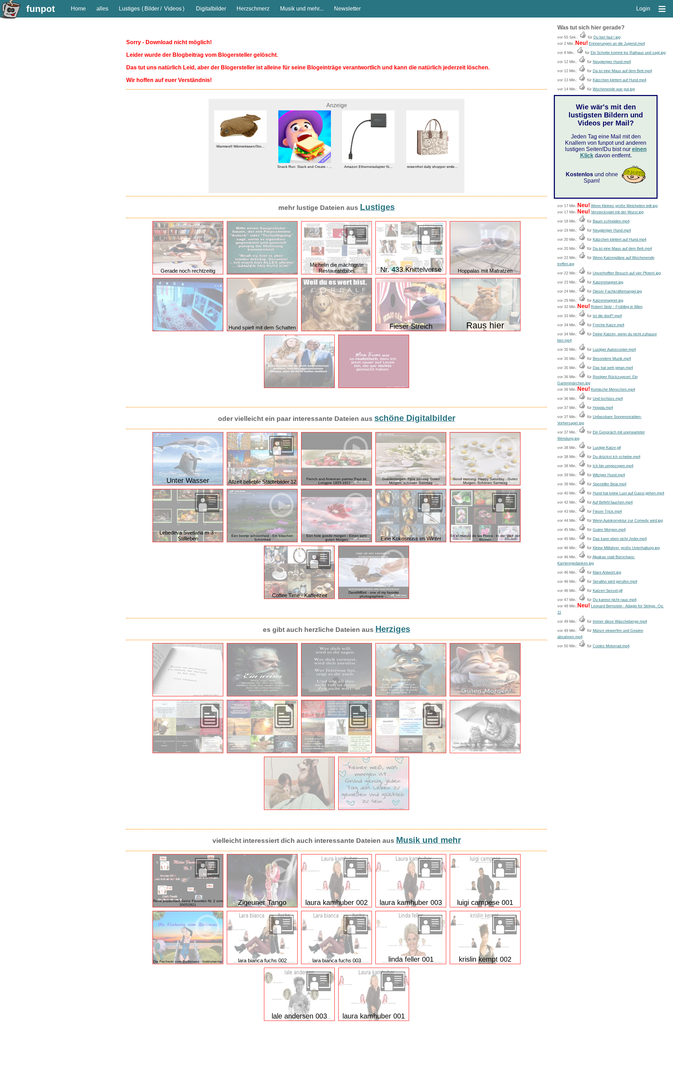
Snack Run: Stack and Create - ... (240, 167)
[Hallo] (411, 695)
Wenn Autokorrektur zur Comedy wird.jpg (628, 520)
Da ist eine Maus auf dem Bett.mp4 (622, 71)
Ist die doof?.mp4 (607, 316)
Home (78, 9)
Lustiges (129, 9)
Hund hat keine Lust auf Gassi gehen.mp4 (628, 493)
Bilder (151, 9)
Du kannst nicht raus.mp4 (615, 600)
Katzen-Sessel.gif (608, 590)
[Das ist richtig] (188, 695)
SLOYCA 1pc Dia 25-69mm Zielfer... (432, 167)
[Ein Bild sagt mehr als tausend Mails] (299, 386)
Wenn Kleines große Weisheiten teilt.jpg (624, 206)
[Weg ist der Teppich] (188, 330)
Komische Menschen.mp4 (613, 389)
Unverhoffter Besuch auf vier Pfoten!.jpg (627, 273)
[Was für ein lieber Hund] (299, 808)
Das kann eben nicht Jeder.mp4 (620, 539)
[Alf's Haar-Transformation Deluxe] (336, 330)
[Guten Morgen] (485, 695)
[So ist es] (336, 695)
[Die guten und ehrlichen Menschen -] (485, 752)
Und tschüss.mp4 (608, 398)
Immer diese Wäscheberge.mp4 (620, 621)
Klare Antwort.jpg (607, 572)
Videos (173, 9)
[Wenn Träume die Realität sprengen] (374, 386)
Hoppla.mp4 (603, 407)
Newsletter (347, 9)
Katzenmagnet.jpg (608, 282)
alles (102, 9)
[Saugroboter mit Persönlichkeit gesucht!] (262, 273)
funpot (40, 9)
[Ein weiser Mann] (262, 695)
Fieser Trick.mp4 (607, 511)
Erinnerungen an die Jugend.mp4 (617, 43)
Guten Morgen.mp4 (609, 529)
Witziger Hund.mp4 (609, 475)
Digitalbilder (211, 9)
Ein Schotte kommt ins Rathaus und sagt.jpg (628, 52)
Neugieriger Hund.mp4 (612, 62)
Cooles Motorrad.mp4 (611, 646)
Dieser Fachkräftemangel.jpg (617, 291)
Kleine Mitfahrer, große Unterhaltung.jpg (626, 548)
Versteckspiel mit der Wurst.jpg (617, 212)
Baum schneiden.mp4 (611, 221)
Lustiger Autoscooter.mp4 (614, 349)
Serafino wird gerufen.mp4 (615, 581)
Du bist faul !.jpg (606, 37)
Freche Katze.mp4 (608, 325)
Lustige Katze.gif (607, 447)
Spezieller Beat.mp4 (609, 484)
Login (643, 9)
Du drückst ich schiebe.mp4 (616, 457)
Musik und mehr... (302, 9)
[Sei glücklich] (374, 808)
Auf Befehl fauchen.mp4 (612, 502)
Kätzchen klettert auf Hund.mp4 (619, 80)
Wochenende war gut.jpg (614, 89)
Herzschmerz (253, 9)
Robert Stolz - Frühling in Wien (617, 307)
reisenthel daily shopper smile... (368, 167)
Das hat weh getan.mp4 (613, 368)
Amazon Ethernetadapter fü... (304, 167)
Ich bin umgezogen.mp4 (613, 466)
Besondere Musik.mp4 (612, 358)
